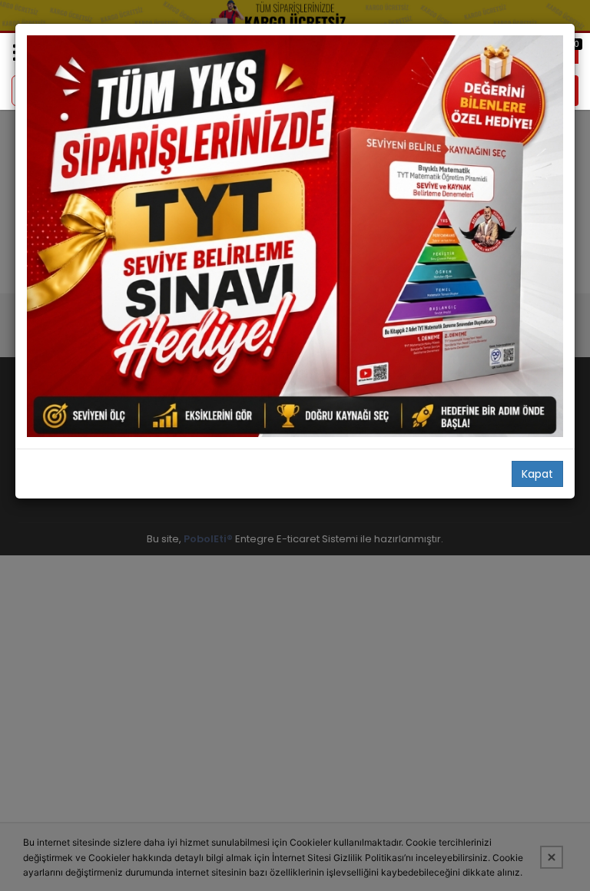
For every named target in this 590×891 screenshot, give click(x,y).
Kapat (537, 474)
